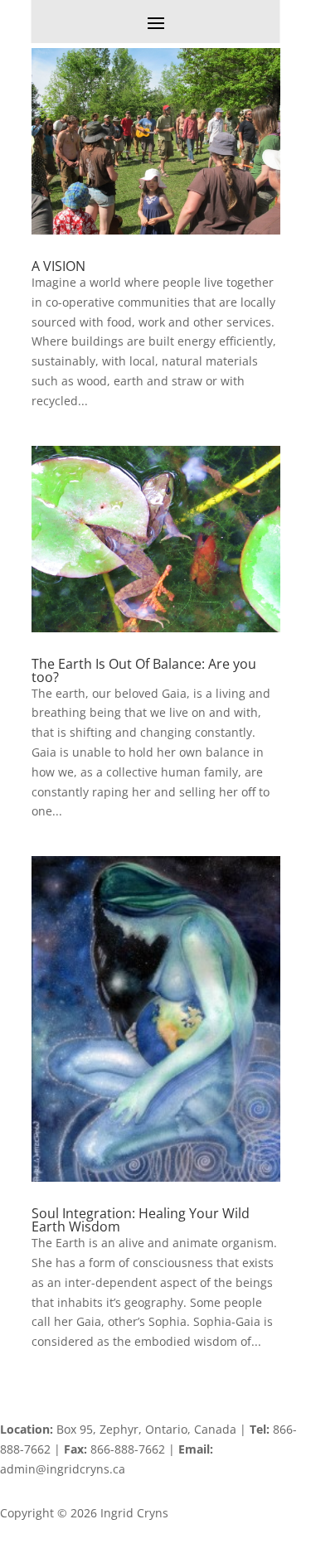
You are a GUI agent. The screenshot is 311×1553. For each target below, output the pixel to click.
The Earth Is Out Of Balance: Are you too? (144, 670)
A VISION (58, 266)
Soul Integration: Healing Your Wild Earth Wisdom (141, 1220)
